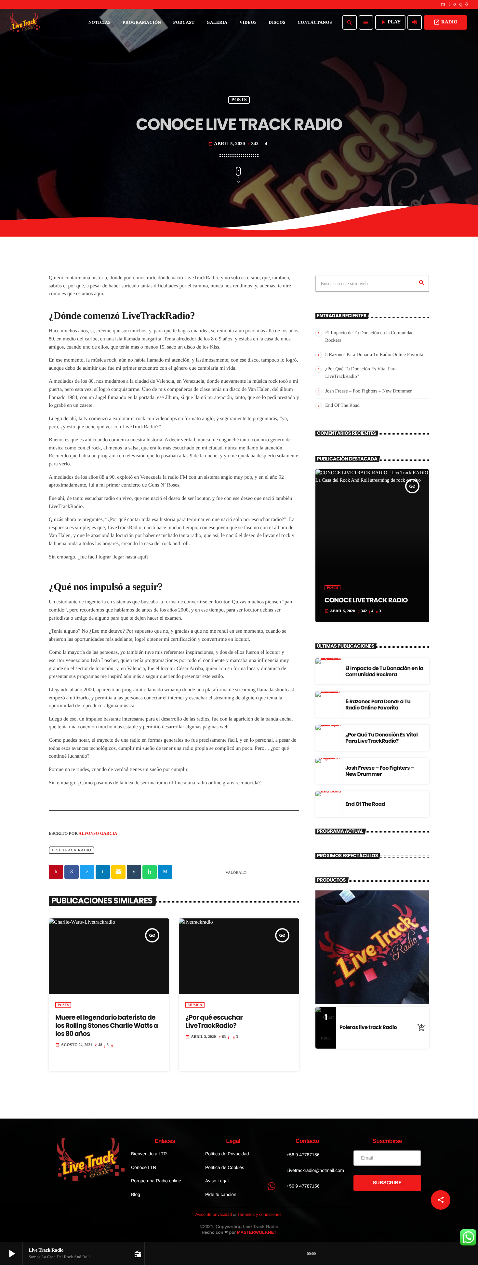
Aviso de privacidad (213, 1214)
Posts (239, 100)
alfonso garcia (98, 833)
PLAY (390, 22)
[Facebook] (466, 4)
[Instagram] (460, 4)
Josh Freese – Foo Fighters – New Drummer (368, 391)
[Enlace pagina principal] (25, 22)
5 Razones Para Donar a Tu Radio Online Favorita (374, 354)
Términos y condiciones (259, 1214)
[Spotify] (454, 4)
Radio (445, 22)
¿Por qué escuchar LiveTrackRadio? (214, 1021)
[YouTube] (443, 4)
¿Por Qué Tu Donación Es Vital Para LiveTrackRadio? (381, 738)
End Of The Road (342, 405)
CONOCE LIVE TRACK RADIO (366, 600)
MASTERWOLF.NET (256, 1232)
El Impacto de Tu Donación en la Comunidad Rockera (384, 671)
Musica (195, 1005)
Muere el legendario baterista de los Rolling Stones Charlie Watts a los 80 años (106, 1025)
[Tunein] (449, 4)
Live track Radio (71, 850)
